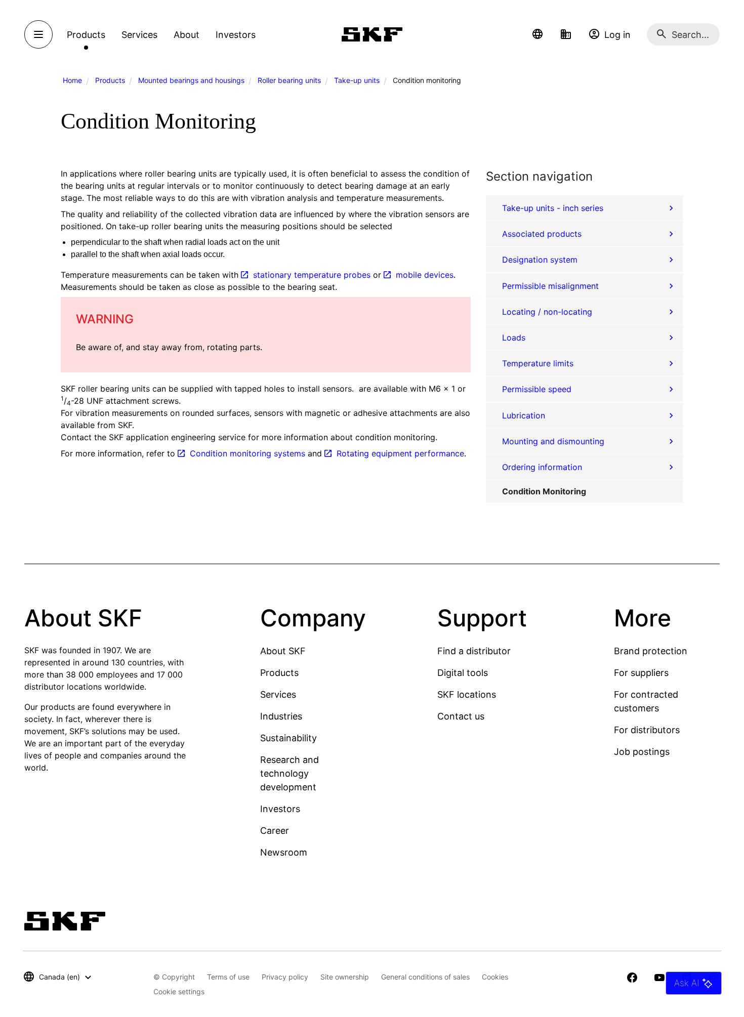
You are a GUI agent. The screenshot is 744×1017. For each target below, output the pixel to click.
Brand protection (650, 651)
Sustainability (288, 738)
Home (72, 80)
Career (274, 830)
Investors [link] (236, 34)
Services (278, 694)
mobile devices (424, 275)
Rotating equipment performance (400, 453)
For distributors (647, 730)
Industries (281, 716)
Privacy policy (285, 976)
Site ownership (344, 976)
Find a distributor (474, 651)
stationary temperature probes (311, 275)
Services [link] (139, 34)
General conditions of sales (425, 976)
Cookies (495, 976)
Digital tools (462, 672)
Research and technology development (289, 773)
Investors (280, 808)
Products (110, 80)
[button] (537, 34)
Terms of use (228, 976)
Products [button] (86, 34)
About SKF (283, 651)
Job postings (642, 751)
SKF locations (466, 694)
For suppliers (641, 672)
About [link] (186, 34)
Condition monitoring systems (247, 453)
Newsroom (283, 852)
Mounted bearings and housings (191, 80)
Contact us (460, 716)
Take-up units (357, 80)
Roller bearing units (289, 80)
